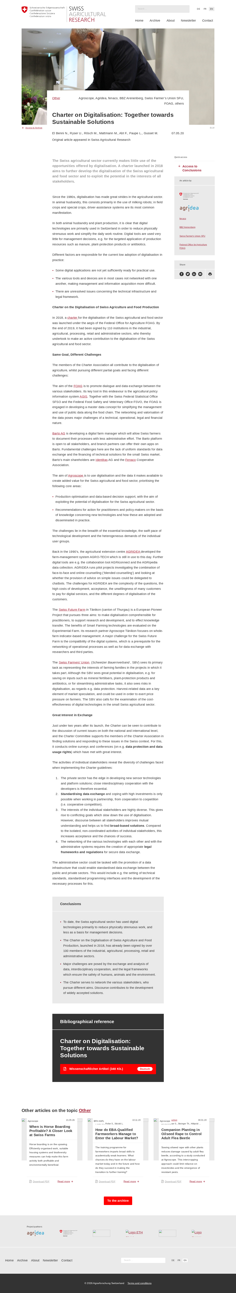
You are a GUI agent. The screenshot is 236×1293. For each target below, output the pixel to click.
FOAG (168, 103)
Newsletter (188, 20)
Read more (64, 1181)
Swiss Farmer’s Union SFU (164, 98)
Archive (155, 20)
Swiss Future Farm (72, 609)
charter (72, 317)
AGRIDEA (133, 551)
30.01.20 (202, 1120)
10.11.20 (136, 1120)
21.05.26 (70, 1120)
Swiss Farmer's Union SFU (192, 236)
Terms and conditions (140, 1283)
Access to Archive (33, 128)
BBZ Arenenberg (131, 98)
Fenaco (130, 460)
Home (139, 20)
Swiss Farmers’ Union (74, 662)
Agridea (100, 98)
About (171, 20)
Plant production (169, 1120)
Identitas (102, 460)
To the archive (118, 1200)
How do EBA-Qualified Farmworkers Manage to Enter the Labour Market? (116, 1134)
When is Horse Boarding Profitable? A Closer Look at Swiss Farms (50, 1131)
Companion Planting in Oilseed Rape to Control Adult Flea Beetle (181, 1134)
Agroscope (86, 98)
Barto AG (58, 433)
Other (56, 98)
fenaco (113, 98)
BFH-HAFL (99, 1121)
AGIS (83, 396)
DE (198, 9)
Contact (207, 20)
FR (205, 9)
